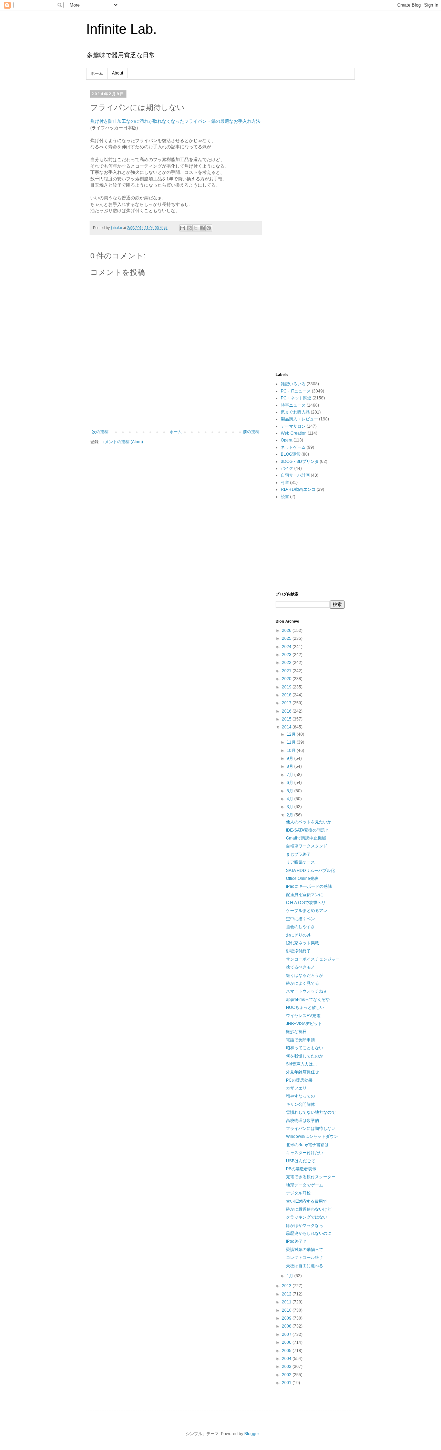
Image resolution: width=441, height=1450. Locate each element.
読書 (285, 496)
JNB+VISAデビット (304, 1023)
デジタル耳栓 (298, 1193)
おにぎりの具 (298, 935)
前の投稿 (251, 431)
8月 (290, 766)
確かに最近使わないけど (308, 1209)
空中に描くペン (300, 918)
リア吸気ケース (300, 862)
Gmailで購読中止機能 (306, 838)
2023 (287, 654)
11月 (292, 742)
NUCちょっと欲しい (305, 1007)
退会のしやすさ (300, 926)
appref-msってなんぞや (308, 999)
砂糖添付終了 (298, 951)
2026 (287, 630)
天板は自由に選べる (304, 1265)
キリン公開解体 (300, 1104)
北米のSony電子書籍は (307, 1144)
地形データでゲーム (304, 1185)
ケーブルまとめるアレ (306, 910)
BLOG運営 (290, 454)
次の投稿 (100, 431)
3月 (290, 806)
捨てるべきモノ (300, 967)
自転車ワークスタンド (306, 846)
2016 (287, 711)
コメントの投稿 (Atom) (122, 441)
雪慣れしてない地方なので (311, 1112)
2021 (287, 670)
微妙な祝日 (296, 1031)
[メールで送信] (182, 228)
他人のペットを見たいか (308, 822)
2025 (287, 638)
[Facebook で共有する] (202, 228)
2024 (287, 646)
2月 (290, 815)
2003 (287, 1366)
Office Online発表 (302, 878)
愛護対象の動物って (304, 1249)
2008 (287, 1326)
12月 (292, 734)
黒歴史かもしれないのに (308, 1233)
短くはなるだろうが (304, 975)
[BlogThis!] (189, 228)
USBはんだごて (300, 1161)
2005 (287, 1350)
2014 (287, 727)
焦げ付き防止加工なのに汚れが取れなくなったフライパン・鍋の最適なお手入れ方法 (175, 121)
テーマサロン (293, 426)
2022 (287, 662)
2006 (287, 1342)
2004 (287, 1358)
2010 (287, 1310)
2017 (287, 703)
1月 (290, 1275)
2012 (287, 1294)
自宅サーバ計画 (295, 475)
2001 (287, 1382)
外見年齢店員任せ (302, 1072)
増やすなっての (300, 1096)
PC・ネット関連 (296, 398)
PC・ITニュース (296, 391)
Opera (287, 440)
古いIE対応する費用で (306, 1201)
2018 (287, 695)
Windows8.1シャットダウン (312, 1136)
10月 (292, 750)
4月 (290, 798)
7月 (290, 774)
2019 (287, 687)
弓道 (285, 482)
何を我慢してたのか (304, 1056)
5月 (290, 790)
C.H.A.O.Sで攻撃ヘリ (306, 902)
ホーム (97, 73)
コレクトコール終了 (304, 1257)
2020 (287, 678)
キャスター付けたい (304, 1152)
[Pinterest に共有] (208, 228)
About (117, 73)
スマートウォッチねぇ (306, 991)
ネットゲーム (293, 447)
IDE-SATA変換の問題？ (307, 830)
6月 (290, 782)
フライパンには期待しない (311, 1128)
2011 (287, 1302)
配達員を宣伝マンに (304, 894)
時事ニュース (293, 405)
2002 (287, 1374)
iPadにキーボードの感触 (309, 886)
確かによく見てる (302, 983)
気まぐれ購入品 (295, 412)
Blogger (251, 1433)
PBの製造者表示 (301, 1168)
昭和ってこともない (304, 1047)
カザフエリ (296, 1088)
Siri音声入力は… (301, 1064)
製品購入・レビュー (299, 419)
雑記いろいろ (293, 383)
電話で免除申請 (300, 1039)
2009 (287, 1318)
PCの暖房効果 (299, 1080)
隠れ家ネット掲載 (302, 943)
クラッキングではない (306, 1217)
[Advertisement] (310, 195)
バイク (287, 468)
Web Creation (294, 433)
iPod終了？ (296, 1241)
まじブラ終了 (298, 854)
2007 (287, 1334)
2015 (287, 719)
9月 (290, 758)
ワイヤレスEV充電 (303, 1015)
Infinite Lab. (121, 29)
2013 (287, 1285)
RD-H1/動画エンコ (298, 489)
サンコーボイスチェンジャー (313, 959)
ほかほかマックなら (304, 1225)
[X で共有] (195, 228)
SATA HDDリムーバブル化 (310, 870)
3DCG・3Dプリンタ (300, 461)
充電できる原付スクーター (311, 1176)
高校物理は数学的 (302, 1120)
